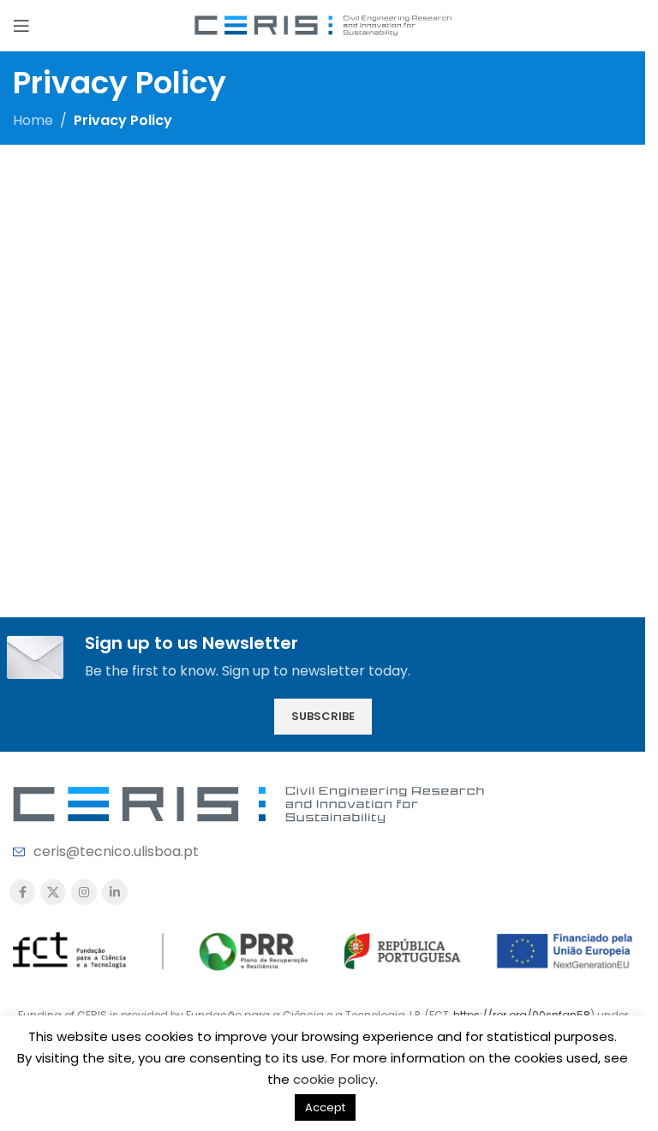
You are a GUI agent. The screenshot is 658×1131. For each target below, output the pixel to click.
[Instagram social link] (84, 892)
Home (33, 120)
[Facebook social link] (22, 892)
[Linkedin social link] (115, 892)
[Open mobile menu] (21, 26)
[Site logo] (323, 24)
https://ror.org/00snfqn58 (521, 1015)
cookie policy (334, 1079)
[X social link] (53, 892)
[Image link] (248, 803)
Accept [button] (325, 1107)
